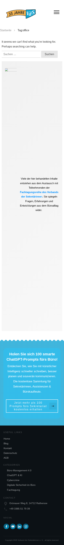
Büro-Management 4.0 (19, 470)
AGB (6, 457)
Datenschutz (10, 453)
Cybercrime (13, 480)
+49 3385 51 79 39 (19, 508)
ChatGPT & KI (14, 475)
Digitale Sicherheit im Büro (21, 485)
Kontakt (8, 448)
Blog (6, 443)
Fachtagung (13, 490)
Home (7, 438)
